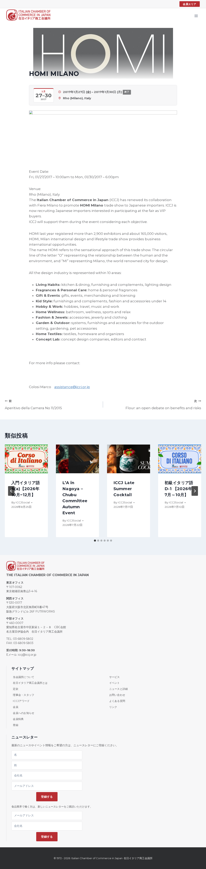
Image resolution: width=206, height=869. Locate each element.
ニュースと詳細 (118, 688)
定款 (15, 688)
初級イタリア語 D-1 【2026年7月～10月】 (179, 488)
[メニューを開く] (196, 16)
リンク (113, 706)
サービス (114, 677)
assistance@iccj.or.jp (72, 387)
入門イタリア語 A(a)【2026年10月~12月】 (25, 488)
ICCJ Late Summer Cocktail (124, 488)
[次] (195, 491)
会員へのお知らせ (23, 713)
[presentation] (26, 459)
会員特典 (18, 719)
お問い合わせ (117, 694)
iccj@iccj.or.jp (27, 654)
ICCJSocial (22, 502)
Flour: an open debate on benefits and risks (163, 404)
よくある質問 (117, 700)
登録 (15, 725)
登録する (47, 796)
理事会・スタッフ (23, 694)
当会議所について (23, 677)
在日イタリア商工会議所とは (30, 682)
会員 (15, 706)
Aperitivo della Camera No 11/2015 (33, 404)
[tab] (95, 541)
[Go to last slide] (11, 491)
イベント (114, 682)
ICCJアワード (21, 700)
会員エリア (189, 4)
